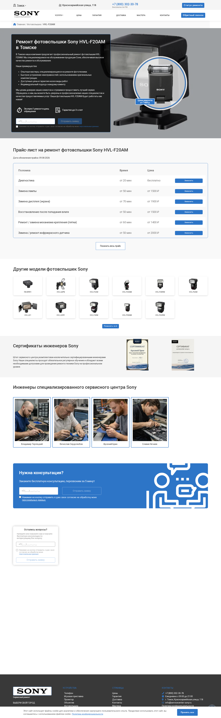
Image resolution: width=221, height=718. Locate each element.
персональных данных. (89, 126)
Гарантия (96, 15)
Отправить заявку (70, 121)
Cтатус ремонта (193, 5)
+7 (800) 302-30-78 (125, 4)
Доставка (121, 15)
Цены (78, 15)
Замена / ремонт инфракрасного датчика (43, 232)
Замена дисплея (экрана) (34, 201)
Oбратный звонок (193, 15)
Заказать (188, 181)
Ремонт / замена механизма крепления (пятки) (47, 222)
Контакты (164, 15)
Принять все (187, 712)
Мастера (141, 15)
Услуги (58, 15)
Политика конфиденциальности (87, 714)
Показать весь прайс (110, 246)
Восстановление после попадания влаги (43, 211)
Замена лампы (27, 191)
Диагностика (26, 180)
